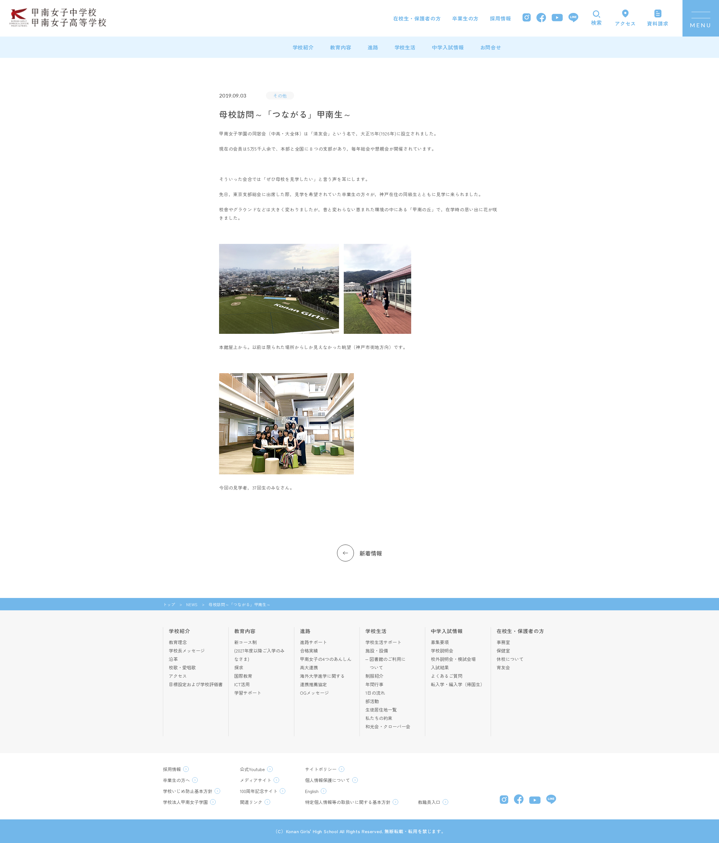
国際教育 (243, 675)
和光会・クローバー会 (387, 726)
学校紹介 (303, 47)
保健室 (503, 650)
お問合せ (491, 47)
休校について (510, 659)
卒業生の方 (465, 18)
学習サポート (247, 692)
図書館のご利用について (388, 663)
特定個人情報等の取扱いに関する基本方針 (347, 802)
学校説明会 (442, 650)
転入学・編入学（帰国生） (458, 684)
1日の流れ (375, 692)
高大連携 (309, 667)
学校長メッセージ (187, 650)
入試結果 (440, 667)
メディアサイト (255, 780)
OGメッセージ (314, 692)
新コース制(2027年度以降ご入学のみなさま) (259, 650)
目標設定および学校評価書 (196, 684)
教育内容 (340, 47)
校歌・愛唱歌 (182, 667)
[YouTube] (557, 18)
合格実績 (309, 650)
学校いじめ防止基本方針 (187, 791)
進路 (373, 47)
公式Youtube (252, 769)
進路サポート (313, 642)
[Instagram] (526, 18)
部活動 (372, 701)
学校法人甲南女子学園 (185, 802)
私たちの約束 (378, 718)
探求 (238, 667)
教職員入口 (429, 802)
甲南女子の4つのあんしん (326, 659)
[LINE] (573, 18)
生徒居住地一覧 (381, 709)
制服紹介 (374, 675)
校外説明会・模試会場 (453, 659)
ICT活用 (242, 684)
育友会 (503, 667)
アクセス (178, 675)
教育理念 (178, 642)
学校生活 (405, 47)
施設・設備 (376, 650)
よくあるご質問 (446, 675)
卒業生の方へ (176, 780)
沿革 (173, 659)
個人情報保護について (327, 780)
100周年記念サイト (258, 791)
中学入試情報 (448, 47)
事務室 (503, 642)
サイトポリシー (320, 769)
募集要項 (440, 642)
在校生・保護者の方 (417, 18)
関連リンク (251, 802)
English (311, 791)
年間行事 (374, 684)
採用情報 (500, 18)
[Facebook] (541, 18)
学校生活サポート (383, 642)
